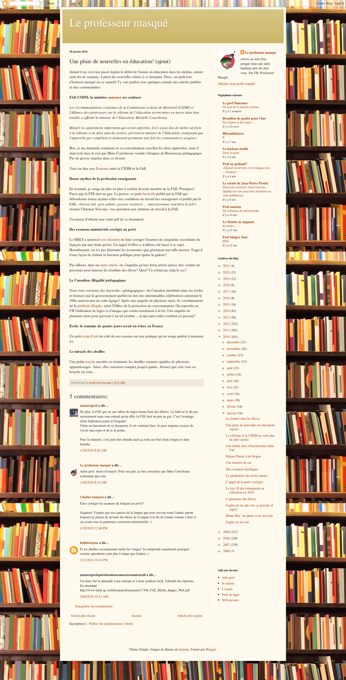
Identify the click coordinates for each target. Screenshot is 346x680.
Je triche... (229, 226)
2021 (226, 265)
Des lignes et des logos (237, 122)
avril (230, 393)
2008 (226, 538)
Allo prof (228, 577)
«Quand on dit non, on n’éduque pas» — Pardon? (247, 170)
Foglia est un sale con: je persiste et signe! (249, 507)
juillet (231, 374)
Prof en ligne (230, 594)
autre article (108, 264)
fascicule (148, 193)
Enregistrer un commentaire (94, 606)
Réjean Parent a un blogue (243, 456)
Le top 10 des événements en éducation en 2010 (245, 490)
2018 (226, 285)
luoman (184, 649)
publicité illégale (89, 305)
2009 (226, 532)
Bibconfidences (233, 133)
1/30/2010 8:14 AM (93, 482)
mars (230, 400)
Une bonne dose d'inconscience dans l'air (250, 448)
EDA (226, 241)
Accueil (136, 615)
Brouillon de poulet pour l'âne (244, 118)
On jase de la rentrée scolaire (241, 107)
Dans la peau (231, 152)
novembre (234, 348)
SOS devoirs (230, 600)
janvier (232, 413)
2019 (226, 278)
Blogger (211, 649)
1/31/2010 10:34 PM (94, 560)
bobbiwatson (89, 542)
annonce (114, 97)
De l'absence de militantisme (241, 210)
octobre (232, 355)
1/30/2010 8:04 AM (93, 450)
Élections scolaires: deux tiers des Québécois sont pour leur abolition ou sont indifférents (247, 191)
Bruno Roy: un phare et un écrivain (249, 515)
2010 (226, 336)
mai (230, 387)
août (230, 368)
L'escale (227, 589)
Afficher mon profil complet (236, 83)
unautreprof (88, 405)
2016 (226, 298)
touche (90, 361)
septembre (234, 361)
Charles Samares (92, 496)
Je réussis (228, 583)
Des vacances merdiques (242, 469)
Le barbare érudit (235, 148)
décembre (234, 342)
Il (224, 137)
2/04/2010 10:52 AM (94, 596)
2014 (226, 310)
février (232, 406)
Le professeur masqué (118, 22)
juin (230, 380)
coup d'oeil (90, 336)
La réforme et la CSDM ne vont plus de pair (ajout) (250, 437)
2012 (226, 323)
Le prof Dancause (235, 102)
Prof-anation (232, 206)
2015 (226, 304)
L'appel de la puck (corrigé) (244, 482)
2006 (226, 551)
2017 (226, 291)
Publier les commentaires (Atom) (111, 623)
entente (103, 168)
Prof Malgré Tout (235, 237)
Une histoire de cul (238, 462)
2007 (226, 544)
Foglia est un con (237, 522)
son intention (110, 239)
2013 (226, 317)
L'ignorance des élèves (241, 499)
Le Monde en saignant (238, 221)
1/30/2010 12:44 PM (94, 528)
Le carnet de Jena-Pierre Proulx (245, 183)
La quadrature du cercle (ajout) (246, 475)
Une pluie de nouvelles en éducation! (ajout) (250, 427)
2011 (226, 330)
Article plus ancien (189, 615)
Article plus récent (83, 615)
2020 (226, 272)
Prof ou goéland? (235, 163)
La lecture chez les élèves (243, 418)
